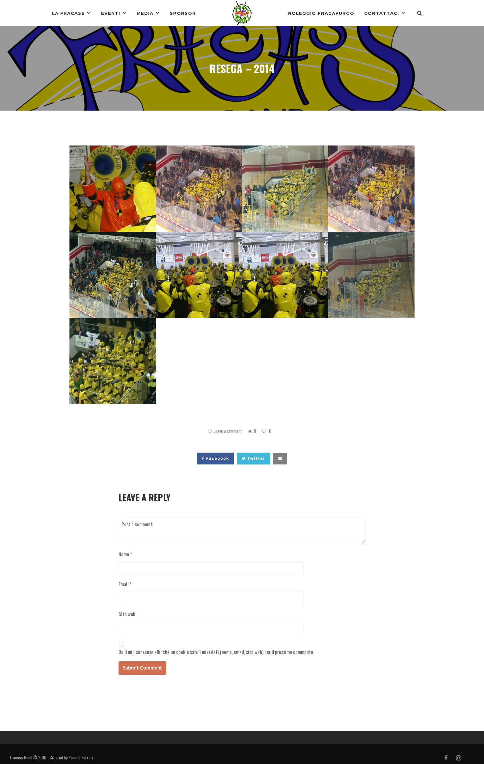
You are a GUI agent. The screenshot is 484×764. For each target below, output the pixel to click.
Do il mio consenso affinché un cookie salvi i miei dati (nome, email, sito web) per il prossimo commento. (216, 651)
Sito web (127, 614)
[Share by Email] (280, 459)
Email (125, 584)
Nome (125, 554)
